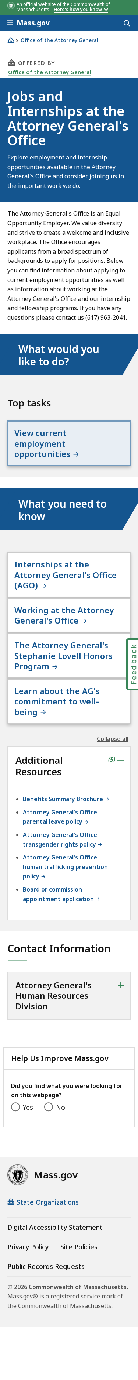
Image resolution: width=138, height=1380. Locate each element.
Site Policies (79, 1246)
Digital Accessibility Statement (55, 1227)
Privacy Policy (28, 1246)
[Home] (10, 40)
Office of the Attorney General (59, 40)
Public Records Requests (46, 1266)
